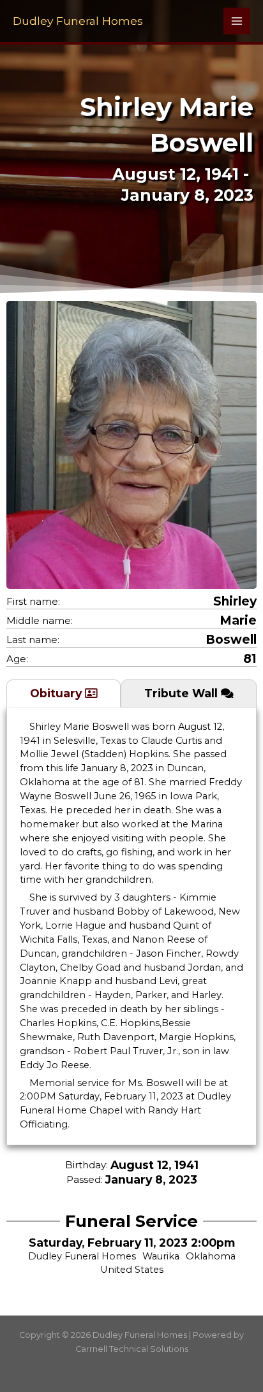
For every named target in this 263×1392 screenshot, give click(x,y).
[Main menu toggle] (236, 21)
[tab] (63, 693)
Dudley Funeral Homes (78, 20)
